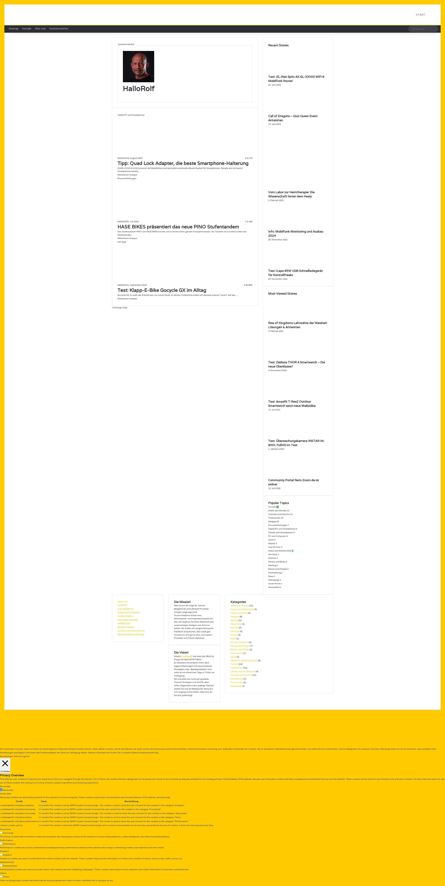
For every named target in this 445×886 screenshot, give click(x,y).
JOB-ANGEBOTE (126, 609)
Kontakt (26, 28)
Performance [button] (6, 840)
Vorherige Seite (119, 307)
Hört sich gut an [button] (22, 756)
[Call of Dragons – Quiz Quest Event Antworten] (287, 112)
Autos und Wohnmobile (280, 551)
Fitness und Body (276, 561)
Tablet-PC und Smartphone (281, 529)
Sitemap (13, 28)
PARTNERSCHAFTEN (128, 620)
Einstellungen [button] (6, 756)
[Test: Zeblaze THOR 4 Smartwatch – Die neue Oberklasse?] (281, 358)
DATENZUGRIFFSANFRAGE (131, 634)
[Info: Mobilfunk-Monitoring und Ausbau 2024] (287, 227)
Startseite (122, 44)
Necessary (8, 790)
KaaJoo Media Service (230, 704)
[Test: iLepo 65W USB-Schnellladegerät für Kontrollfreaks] (287, 267)
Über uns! (40, 28)
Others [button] (3, 873)
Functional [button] (5, 829)
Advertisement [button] (7, 862)
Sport (271, 540)
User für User (274, 547)
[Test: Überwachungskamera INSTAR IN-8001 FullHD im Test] (285, 437)
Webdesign (274, 580)
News (271, 576)
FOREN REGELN (125, 616)
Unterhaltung (274, 572)
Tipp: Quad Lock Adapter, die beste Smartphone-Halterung (183, 163)
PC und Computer (277, 536)
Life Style (272, 554)
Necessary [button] (5, 786)
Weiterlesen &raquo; (127, 175)
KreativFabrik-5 (179, 704)
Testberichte (274, 518)
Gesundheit (274, 587)
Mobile (271, 543)
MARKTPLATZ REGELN (129, 612)
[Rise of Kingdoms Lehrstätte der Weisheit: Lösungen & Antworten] (287, 319)
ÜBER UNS (123, 601)
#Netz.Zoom (140, 704)
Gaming (272, 565)
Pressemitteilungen (277, 525)
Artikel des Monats (277, 510)
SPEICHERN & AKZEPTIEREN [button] (14, 884)
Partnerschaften (58, 28)
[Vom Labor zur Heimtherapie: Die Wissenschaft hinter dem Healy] (297, 188)
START (420, 15)
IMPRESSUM (124, 623)
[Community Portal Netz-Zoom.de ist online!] (287, 476)
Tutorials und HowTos (279, 514)
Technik (272, 507)
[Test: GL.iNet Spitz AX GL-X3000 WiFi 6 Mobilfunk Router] (287, 73)
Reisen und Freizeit (277, 569)
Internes (272, 558)
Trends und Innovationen (280, 532)
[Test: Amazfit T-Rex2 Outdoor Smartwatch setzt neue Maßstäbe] (287, 397)
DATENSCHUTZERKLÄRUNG (131, 631)
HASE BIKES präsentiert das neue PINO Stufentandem (178, 227)
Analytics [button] (4, 851)
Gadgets (272, 521)
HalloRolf (139, 88)
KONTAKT (122, 605)
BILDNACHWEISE (126, 627)
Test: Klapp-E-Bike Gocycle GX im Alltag (162, 290)
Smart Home (274, 583)
